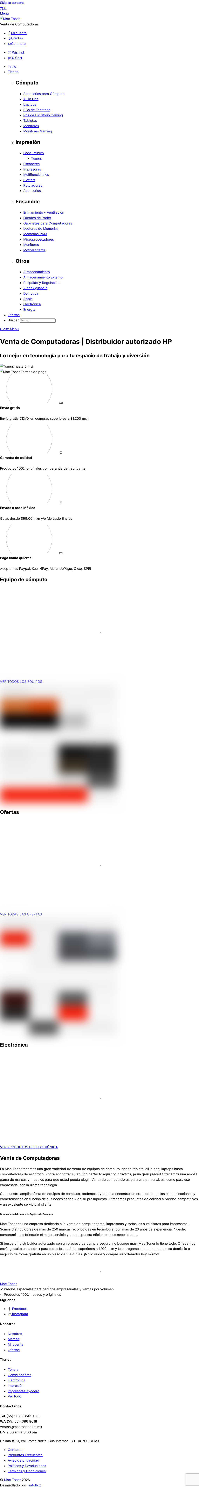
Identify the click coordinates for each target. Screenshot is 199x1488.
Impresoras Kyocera (23, 1391)
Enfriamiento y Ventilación (43, 212)
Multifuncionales (36, 174)
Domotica (30, 293)
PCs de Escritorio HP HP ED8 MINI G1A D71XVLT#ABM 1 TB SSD (70, 657)
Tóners (36, 158)
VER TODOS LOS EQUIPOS (21, 682)
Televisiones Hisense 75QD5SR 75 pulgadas (52, 1123)
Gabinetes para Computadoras (47, 223)
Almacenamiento (36, 272)
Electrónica (32, 304)
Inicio (12, 66)
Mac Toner (12, 1480)
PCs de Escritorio (36, 110)
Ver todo (14, 1396)
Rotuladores (32, 185)
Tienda (13, 72)
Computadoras (19, 1375)
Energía (29, 309)
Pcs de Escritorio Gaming (43, 115)
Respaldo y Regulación (41, 283)
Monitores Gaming (37, 131)
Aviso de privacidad (23, 1460)
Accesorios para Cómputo (44, 94)
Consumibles (33, 153)
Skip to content (12, 3)
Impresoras (32, 169)
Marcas (13, 1339)
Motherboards (34, 250)
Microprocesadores (38, 239)
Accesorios (32, 191)
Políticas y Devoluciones (27, 1466)
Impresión (15, 1386)
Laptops (29, 104)
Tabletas (30, 120)
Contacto (15, 1450)
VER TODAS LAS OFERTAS (21, 914)
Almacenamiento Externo (43, 277)
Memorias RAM (35, 234)
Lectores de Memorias (40, 228)
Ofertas (14, 315)
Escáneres (31, 164)
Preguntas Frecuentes (25, 1455)
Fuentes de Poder (37, 218)
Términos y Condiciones (27, 1471)
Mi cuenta (15, 1344)
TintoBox (34, 1485)
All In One (30, 99)
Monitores (31, 126)
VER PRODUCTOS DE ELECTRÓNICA (29, 1147)
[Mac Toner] (10, 19)
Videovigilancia (35, 288)
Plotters (29, 180)
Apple (28, 299)
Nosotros (15, 1334)
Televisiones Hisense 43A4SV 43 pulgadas (51, 890)
